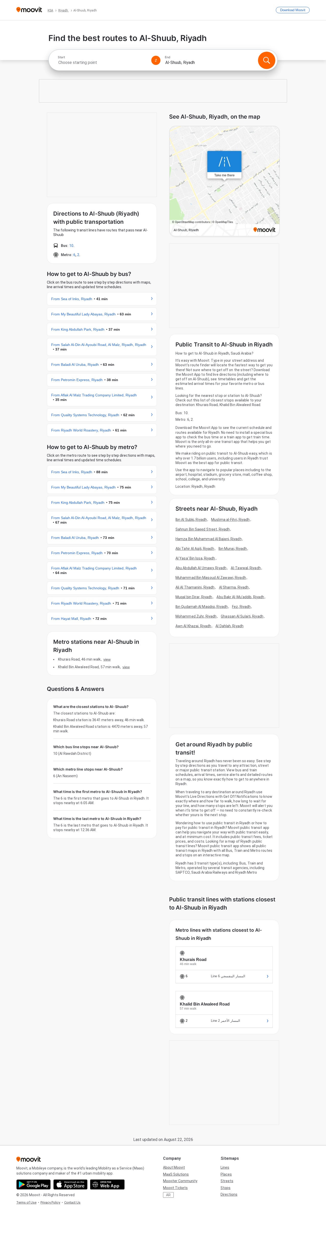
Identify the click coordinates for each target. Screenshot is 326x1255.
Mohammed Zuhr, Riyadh (195, 616)
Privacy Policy (50, 1202)
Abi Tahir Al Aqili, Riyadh (194, 549)
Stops (225, 1188)
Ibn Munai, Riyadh (233, 549)
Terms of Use (26, 1202)
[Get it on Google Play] (33, 1184)
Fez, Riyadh (241, 607)
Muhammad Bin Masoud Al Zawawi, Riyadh (210, 578)
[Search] (266, 60)
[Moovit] (29, 10)
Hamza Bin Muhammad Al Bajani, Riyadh (208, 539)
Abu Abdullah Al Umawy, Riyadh (200, 568)
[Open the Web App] (107, 1184)
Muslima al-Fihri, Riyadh (230, 520)
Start (61, 57)
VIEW (107, 659)
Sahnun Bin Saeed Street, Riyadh (202, 529)
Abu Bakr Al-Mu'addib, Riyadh (240, 597)
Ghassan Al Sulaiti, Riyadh (242, 616)
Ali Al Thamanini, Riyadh (194, 587)
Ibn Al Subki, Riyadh (191, 520)
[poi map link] (224, 181)
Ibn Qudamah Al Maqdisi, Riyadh (201, 607)
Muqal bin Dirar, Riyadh (193, 597)
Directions (229, 1194)
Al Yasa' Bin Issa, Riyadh (195, 558)
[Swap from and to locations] (155, 60)
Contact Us (72, 1202)
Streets (227, 1181)
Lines (225, 1167)
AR (168, 1195)
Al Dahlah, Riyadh (229, 626)
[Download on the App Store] (70, 1184)
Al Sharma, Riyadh (234, 587)
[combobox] (102, 62)
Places (226, 1174)
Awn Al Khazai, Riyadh (193, 626)
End (167, 57)
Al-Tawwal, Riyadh (246, 568)
